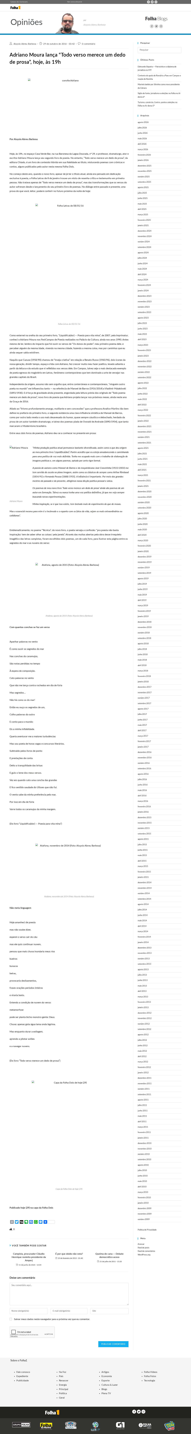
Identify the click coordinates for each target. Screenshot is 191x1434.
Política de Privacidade (147, 1230)
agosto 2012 (143, 1035)
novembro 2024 (145, 236)
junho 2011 (143, 1111)
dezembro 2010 (144, 1143)
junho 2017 (143, 720)
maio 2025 (142, 204)
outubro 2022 (144, 372)
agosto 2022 (143, 383)
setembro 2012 (144, 1029)
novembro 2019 (145, 562)
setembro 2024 (144, 247)
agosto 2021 (143, 448)
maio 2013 (142, 986)
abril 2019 (142, 600)
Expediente (22, 1376)
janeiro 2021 (143, 486)
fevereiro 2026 (144, 155)
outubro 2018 (144, 633)
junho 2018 (143, 655)
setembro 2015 (144, 834)
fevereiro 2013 (144, 1002)
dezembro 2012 (144, 1013)
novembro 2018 (145, 627)
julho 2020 (142, 519)
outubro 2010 (144, 1154)
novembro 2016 (145, 758)
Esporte (105, 1380)
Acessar (141, 1244)
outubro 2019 (144, 568)
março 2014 (143, 932)
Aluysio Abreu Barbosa (25, 44)
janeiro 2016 (143, 812)
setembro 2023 (144, 312)
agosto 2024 (143, 253)
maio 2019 (142, 595)
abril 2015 (142, 861)
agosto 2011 (143, 1100)
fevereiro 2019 (144, 611)
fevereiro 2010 (144, 1198)
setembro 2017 (144, 704)
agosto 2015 (143, 839)
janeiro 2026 (143, 160)
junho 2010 (143, 1176)
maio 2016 (142, 790)
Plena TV (106, 1393)
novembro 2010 (145, 1149)
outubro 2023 (144, 307)
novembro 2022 (145, 367)
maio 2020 (142, 530)
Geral (62, 1398)
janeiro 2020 (143, 551)
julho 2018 (142, 649)
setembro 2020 (144, 508)
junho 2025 (143, 198)
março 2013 (143, 997)
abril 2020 (142, 535)
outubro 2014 (144, 894)
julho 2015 (142, 845)
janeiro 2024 (143, 291)
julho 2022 (142, 389)
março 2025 (143, 215)
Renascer (63, 1380)
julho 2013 (142, 975)
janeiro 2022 (143, 421)
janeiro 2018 (143, 682)
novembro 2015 (145, 823)
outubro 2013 (144, 959)
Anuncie (79, 2)
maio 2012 (142, 1051)
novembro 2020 (145, 497)
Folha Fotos (150, 1376)
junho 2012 (143, 1046)
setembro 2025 (144, 182)
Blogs (104, 1389)
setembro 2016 (144, 769)
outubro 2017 (144, 698)
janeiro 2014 (143, 942)
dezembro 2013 (144, 948)
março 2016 (143, 801)
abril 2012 (142, 1056)
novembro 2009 (145, 1214)
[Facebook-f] (148, 1)
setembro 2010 (144, 1160)
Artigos (105, 1372)
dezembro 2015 (144, 818)
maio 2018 (142, 660)
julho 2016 (142, 779)
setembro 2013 (144, 964)
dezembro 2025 (144, 166)
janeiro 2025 (143, 226)
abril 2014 (142, 926)
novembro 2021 (145, 432)
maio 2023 (142, 334)
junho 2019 (143, 589)
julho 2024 (142, 258)
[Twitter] (152, 1)
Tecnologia (149, 1380)
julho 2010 (142, 1170)
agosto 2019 (143, 579)
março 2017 (143, 736)
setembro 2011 (144, 1095)
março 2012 (143, 1062)
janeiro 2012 (143, 1073)
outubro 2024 (144, 242)
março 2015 (143, 866)
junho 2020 (143, 524)
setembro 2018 (144, 638)
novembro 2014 (145, 888)
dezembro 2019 (144, 557)
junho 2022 (143, 394)
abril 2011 (142, 1122)
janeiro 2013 (143, 1008)
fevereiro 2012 (144, 1067)
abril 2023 (142, 340)
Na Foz (62, 1372)
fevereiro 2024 (144, 285)
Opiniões (26, 22)
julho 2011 (142, 1105)
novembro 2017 (145, 693)
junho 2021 (143, 459)
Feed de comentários (146, 1251)
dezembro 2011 (144, 1078)
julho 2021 (142, 454)
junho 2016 (143, 785)
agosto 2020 (143, 513)
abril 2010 (142, 1187)
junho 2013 (143, 980)
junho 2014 (143, 915)
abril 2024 (142, 274)
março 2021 (143, 475)
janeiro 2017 (143, 747)
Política (63, 1393)
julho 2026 (142, 128)
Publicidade (22, 1380)
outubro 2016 (144, 763)
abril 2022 (142, 405)
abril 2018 (142, 665)
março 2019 (143, 606)
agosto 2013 (143, 970)
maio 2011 (142, 1116)
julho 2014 (142, 910)
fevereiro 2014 (144, 937)
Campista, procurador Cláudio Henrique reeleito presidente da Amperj (29, 1257)
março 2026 (143, 150)
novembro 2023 (145, 302)
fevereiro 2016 (144, 807)
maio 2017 (142, 725)
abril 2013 (142, 991)
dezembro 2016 (144, 752)
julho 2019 (142, 584)
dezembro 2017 (144, 687)
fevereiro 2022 (144, 416)
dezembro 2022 (144, 361)
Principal (63, 1389)
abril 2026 (142, 144)
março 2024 (143, 280)
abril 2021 (142, 470)
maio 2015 (142, 855)
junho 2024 (143, 264)
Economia (106, 1376)
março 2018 (143, 671)
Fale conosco (71, 2)
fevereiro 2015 (144, 872)
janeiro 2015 (143, 877)
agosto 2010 (143, 1165)
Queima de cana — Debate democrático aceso (109, 1255)
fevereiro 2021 (144, 481)
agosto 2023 (143, 318)
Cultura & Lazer (109, 1385)
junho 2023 (143, 329)
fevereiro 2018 (144, 676)
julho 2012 (142, 1040)
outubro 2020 (144, 503)
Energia (63, 1385)
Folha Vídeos (150, 1372)
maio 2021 (142, 464)
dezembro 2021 (144, 427)
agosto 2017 (143, 709)
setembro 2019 (144, 573)
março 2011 (143, 1127)
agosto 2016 (143, 774)
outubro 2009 (144, 1219)
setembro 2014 (144, 899)
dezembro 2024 (144, 231)
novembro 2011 (145, 1084)
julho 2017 (142, 714)
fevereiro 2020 (144, 546)
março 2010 (143, 1192)
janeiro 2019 (143, 617)
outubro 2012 (144, 1024)
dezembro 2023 (144, 296)
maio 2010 (142, 1181)
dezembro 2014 (144, 883)
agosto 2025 (143, 187)
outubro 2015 (144, 828)
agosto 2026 (143, 122)
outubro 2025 (144, 177)
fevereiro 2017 (144, 741)
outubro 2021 (144, 437)
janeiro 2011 (143, 1138)
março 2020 (143, 541)
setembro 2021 (144, 443)
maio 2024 (142, 269)
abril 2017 (142, 731)
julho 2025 (142, 193)
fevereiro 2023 (144, 350)
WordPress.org (144, 1255)
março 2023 (143, 345)
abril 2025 (142, 209)
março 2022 (143, 410)
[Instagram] (155, 1)
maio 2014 (142, 921)
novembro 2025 (145, 171)
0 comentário (88, 44)
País (61, 1376)
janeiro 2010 (143, 1203)
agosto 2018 (143, 644)
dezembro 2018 (144, 622)
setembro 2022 (144, 378)
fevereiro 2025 (144, 220)
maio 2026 (142, 139)
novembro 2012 (145, 1018)
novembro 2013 (145, 953)
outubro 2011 (144, 1089)
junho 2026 (143, 133)
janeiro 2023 (143, 356)
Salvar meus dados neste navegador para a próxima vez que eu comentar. (52, 1319)
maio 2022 (142, 399)
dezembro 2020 (144, 492)
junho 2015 (143, 850)
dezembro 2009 (144, 1209)
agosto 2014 (143, 904)
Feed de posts (143, 1248)
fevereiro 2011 (144, 1132)
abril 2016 (142, 796)
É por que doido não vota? (69, 1254)
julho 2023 (142, 323)
